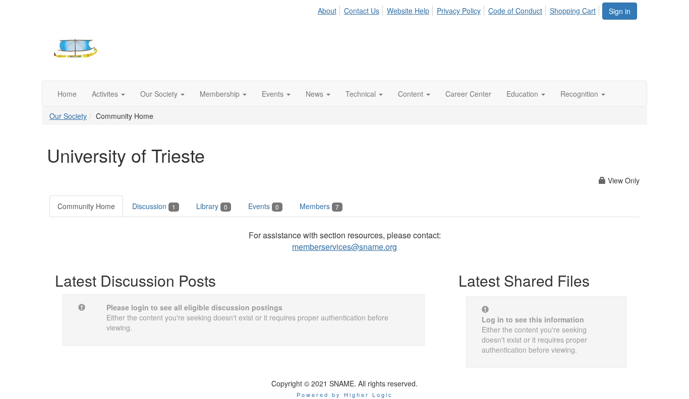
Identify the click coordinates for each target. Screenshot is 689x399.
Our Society (160, 94)
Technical (362, 94)
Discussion (154, 206)
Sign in (619, 11)
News (315, 94)
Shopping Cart (573, 11)
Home (67, 94)
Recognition (580, 94)
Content (411, 94)
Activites (106, 94)
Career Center (468, 94)
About (327, 11)
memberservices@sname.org (344, 246)
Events (273, 94)
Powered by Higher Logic (345, 394)
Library (211, 206)
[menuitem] (329, 9)
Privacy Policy (459, 11)
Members (319, 206)
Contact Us (361, 11)
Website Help (408, 11)
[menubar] (459, 9)
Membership (221, 94)
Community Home (86, 206)
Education (523, 94)
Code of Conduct (515, 11)
